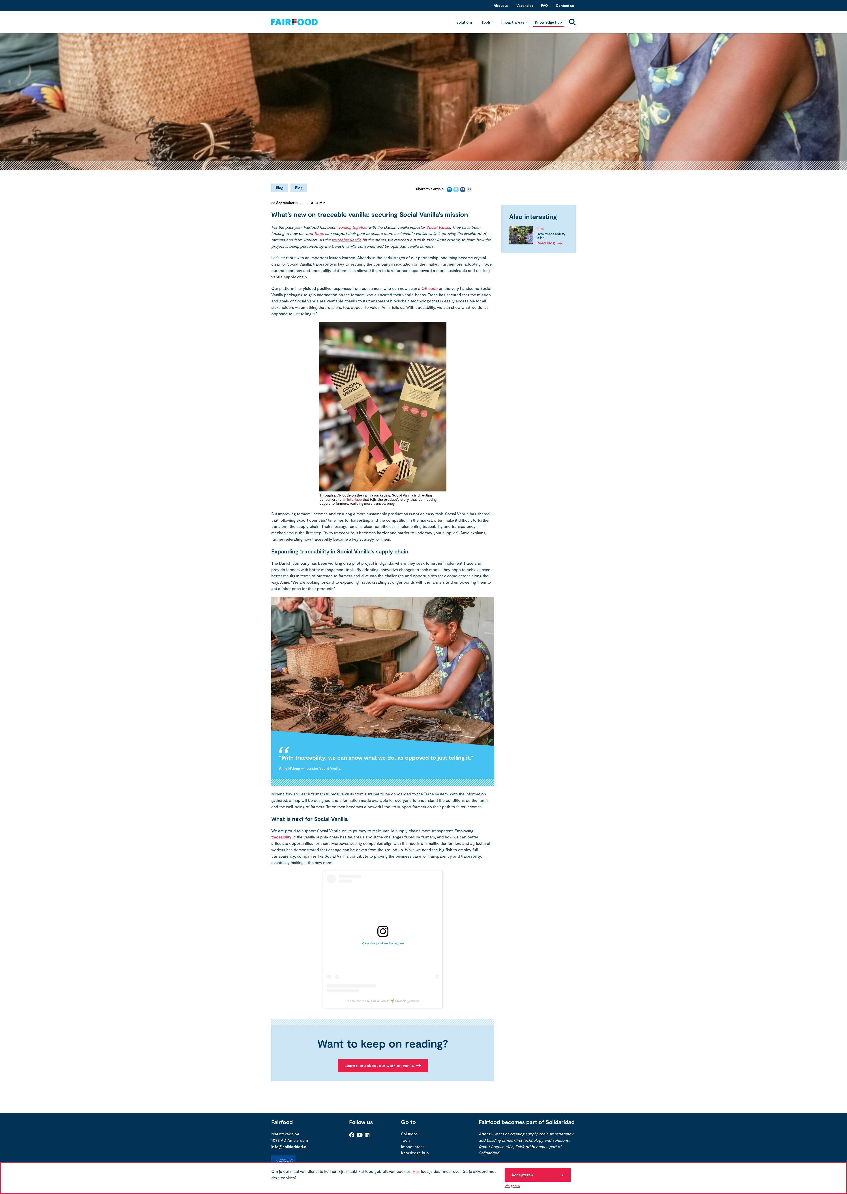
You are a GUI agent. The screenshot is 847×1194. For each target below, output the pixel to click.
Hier (416, 1171)
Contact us (565, 5)
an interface (352, 499)
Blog (279, 188)
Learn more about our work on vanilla (379, 1065)
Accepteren (522, 1174)
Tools (486, 22)
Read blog (545, 243)
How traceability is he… (550, 236)
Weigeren (512, 1186)
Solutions (464, 22)
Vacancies (524, 5)
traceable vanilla (346, 239)
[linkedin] (449, 189)
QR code (430, 288)
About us (501, 5)
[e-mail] (469, 189)
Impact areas (512, 22)
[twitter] (456, 189)
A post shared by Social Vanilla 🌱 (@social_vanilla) (383, 1001)
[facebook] (462, 189)
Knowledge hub (548, 22)
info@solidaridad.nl (289, 1146)
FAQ (544, 5)
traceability (281, 836)
